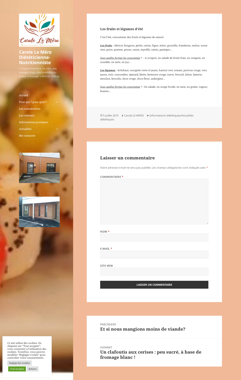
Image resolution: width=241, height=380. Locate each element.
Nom (105, 231)
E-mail (106, 248)
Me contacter (27, 135)
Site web (106, 265)
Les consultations (29, 109)
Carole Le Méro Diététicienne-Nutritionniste (35, 57)
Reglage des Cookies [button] (19, 362)
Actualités (25, 129)
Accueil (23, 95)
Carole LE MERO (134, 115)
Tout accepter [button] (17, 368)
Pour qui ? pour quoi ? (33, 102)
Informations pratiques (33, 122)
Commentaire (111, 177)
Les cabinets (26, 115)
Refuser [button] (33, 368)
